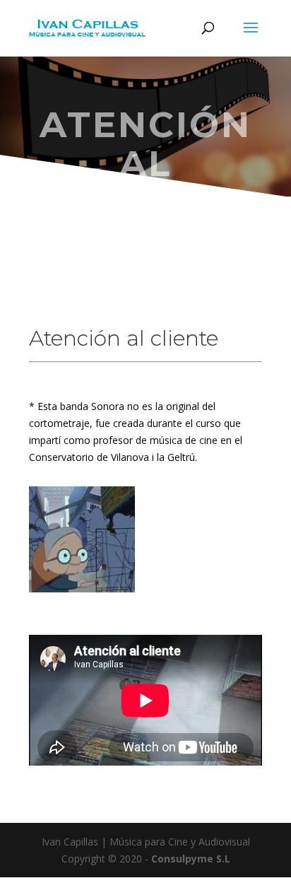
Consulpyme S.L (190, 858)
